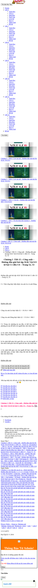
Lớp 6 (7, 10)
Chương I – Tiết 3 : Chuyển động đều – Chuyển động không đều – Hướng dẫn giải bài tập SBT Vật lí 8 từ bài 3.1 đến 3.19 (19, 464)
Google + (8, 422)
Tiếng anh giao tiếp (9, 370)
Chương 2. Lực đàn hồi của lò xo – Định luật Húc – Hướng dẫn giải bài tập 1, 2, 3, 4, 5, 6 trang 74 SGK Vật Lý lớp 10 (19, 471)
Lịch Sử (11, 19)
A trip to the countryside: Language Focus (22, 486)
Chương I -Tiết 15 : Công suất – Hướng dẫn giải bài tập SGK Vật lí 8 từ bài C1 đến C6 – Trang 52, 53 (18, 444)
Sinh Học (12, 15)
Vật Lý (11, 13)
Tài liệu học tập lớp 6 (9, 386)
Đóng (3, 567)
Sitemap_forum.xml (7, 526)
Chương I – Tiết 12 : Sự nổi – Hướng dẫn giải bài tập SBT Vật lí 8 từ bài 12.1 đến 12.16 (19, 446)
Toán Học (12, 11)
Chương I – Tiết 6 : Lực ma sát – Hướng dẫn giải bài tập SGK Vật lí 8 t (19, 159)
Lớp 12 (7, 115)
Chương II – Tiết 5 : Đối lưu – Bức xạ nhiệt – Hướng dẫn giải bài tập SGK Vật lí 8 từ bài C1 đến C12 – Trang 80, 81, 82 (19, 461)
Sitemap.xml (22, 524)
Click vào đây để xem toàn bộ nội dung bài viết (15, 366)
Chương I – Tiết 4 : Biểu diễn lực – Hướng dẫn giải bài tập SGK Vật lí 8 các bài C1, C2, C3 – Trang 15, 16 (18, 455)
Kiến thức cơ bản (8, 398)
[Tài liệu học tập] (19, 4)
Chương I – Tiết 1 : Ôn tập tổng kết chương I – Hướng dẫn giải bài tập (18, 221)
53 (35, 405)
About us (14, 524)
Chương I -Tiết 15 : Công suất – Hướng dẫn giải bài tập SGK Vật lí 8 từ (18, 242)
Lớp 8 (7, 42)
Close (3, 577)
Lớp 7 (7, 26)
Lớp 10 (7, 78)
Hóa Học (12, 49)
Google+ (20, 384)
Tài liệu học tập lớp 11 (9, 395)
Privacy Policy (6, 524)
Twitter (25, 384)
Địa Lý (11, 21)
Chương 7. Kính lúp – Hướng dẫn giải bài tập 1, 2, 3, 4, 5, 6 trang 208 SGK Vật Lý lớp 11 (18, 474)
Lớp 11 (7, 97)
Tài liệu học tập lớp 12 (9, 397)
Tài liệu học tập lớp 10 (9, 393)
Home (7, 246)
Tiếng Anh (12, 22)
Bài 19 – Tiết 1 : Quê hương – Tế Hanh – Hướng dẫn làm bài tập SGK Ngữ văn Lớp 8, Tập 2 (19, 477)
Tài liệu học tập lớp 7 (9, 388)
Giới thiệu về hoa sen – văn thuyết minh (16, 481)
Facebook (13, 384)
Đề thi (11, 24)
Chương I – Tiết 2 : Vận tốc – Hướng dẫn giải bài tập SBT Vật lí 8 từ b (18, 201)
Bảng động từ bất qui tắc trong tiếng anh (20, 563)
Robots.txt (18, 526)
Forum (7, 8)
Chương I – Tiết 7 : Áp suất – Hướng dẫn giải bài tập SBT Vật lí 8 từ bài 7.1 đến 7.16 (18, 458)
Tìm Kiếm (4, 135)
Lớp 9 (7, 60)
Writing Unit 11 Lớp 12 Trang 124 (12, 521)
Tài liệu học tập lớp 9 (9, 391)
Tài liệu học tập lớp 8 (9, 389)
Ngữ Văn (12, 17)
